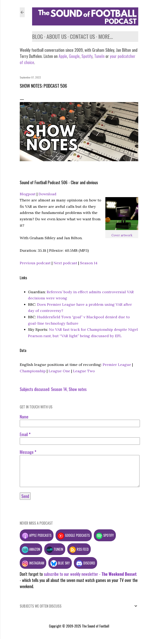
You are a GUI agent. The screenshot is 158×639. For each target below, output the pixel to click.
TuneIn (99, 56)
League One (59, 371)
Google (74, 56)
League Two (84, 371)
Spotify (86, 56)
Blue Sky (63, 562)
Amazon (34, 549)
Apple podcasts (39, 535)
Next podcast (65, 263)
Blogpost (28, 194)
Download (47, 194)
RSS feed (82, 549)
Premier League (117, 364)
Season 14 (89, 263)
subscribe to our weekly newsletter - (90, 574)
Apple (63, 56)
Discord (88, 562)
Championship (33, 371)
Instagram (36, 562)
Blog (37, 36)
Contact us (82, 36)
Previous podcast (35, 263)
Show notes (78, 389)
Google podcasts (77, 535)
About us (56, 36)
